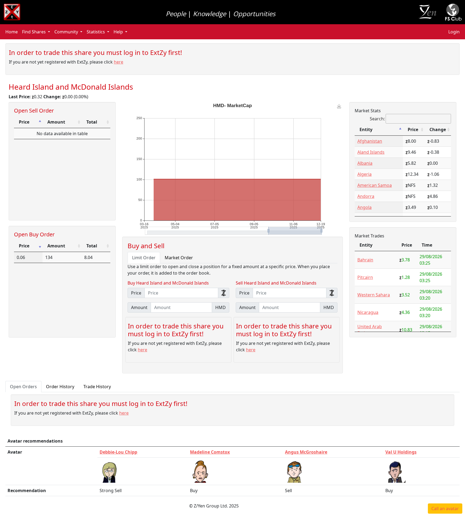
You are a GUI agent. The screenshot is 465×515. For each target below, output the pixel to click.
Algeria (364, 174)
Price (24, 122)
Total (91, 122)
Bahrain (365, 260)
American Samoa (374, 185)
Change (437, 129)
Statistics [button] (96, 32)
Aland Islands (371, 152)
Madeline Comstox (210, 452)
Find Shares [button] (34, 32)
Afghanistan (369, 141)
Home (11, 32)
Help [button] (118, 32)
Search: (377, 119)
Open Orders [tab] (23, 387)
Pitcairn (365, 277)
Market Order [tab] (179, 258)
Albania (364, 163)
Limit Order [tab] (144, 258)
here (118, 62)
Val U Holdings (401, 452)
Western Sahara (373, 295)
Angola (364, 207)
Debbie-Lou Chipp (118, 452)
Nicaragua (367, 312)
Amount (56, 122)
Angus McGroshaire (306, 452)
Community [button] (66, 32)
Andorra (365, 196)
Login (454, 32)
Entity (366, 129)
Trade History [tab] (97, 387)
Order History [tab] (60, 387)
